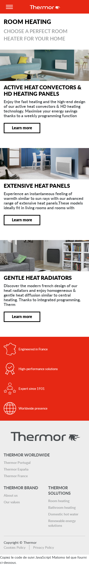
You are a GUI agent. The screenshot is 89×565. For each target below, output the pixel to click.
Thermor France (16, 475)
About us (11, 495)
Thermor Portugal (17, 462)
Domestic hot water (63, 514)
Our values (12, 502)
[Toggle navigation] (9, 7)
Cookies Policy (14, 547)
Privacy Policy (43, 547)
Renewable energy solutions (62, 523)
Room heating (58, 500)
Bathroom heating (62, 507)
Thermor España (16, 469)
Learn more (22, 128)
